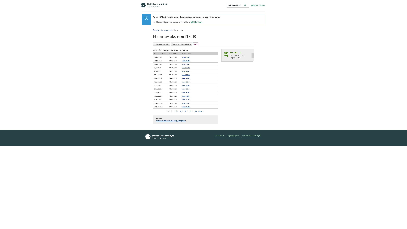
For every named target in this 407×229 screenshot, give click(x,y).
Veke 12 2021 (186, 103)
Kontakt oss (219, 135)
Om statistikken (186, 44)
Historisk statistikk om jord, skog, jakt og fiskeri (171, 121)
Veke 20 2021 (186, 75)
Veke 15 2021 (186, 92)
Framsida (156, 30)
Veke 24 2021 (186, 60)
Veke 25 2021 (186, 57)
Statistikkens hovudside (161, 44)
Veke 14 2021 (186, 96)
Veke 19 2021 (186, 78)
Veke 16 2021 (186, 89)
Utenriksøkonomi (166, 30)
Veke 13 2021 (186, 99)
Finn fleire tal (235, 52)
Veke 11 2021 (186, 107)
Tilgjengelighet (233, 135)
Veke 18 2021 (186, 82)
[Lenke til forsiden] (154, 5)
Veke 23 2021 (186, 64)
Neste (200, 111)
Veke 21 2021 (186, 71)
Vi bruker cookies (258, 5)
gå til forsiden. (196, 22)
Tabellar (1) (175, 44)
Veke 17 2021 (186, 85)
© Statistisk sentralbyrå (251, 135)
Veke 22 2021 (186, 68)
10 (196, 111)
